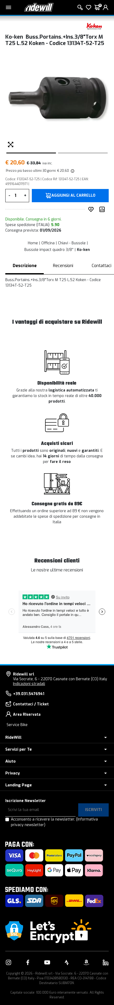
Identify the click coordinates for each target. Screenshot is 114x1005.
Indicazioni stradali (29, 683)
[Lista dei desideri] (88, 7)
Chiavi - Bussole (72, 243)
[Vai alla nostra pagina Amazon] (86, 962)
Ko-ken (83, 249)
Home (33, 243)
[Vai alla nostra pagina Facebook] (28, 962)
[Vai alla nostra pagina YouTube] (47, 962)
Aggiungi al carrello (73, 195)
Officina (48, 243)
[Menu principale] (8, 7)
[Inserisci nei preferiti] (92, 209)
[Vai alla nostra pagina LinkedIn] (105, 962)
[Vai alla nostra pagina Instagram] (8, 962)
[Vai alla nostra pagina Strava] (67, 962)
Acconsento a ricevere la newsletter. (54, 822)
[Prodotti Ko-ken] (94, 25)
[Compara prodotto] (103, 209)
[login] (105, 7)
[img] (72, 171)
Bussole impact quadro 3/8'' (48, 249)
